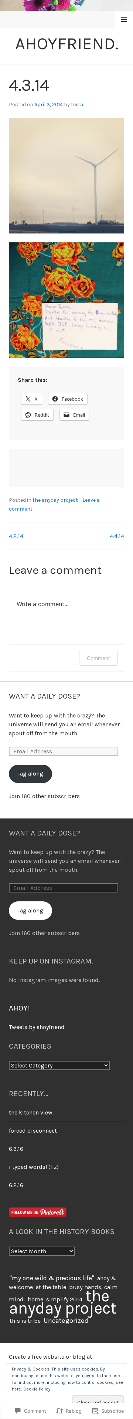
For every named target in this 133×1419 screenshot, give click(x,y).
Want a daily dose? (44, 696)
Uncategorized (66, 1321)
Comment (98, 658)
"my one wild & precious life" (52, 1278)
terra (77, 104)
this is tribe (25, 1320)
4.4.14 (117, 535)
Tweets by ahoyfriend (37, 1026)
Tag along (30, 773)
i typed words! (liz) (34, 1166)
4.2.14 (16, 535)
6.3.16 (16, 1148)
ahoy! (19, 1007)
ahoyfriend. (66, 43)
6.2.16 (16, 1184)
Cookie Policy (37, 1389)
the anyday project (55, 500)
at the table (51, 1287)
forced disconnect (33, 1130)
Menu (124, 19)
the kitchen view (30, 1112)
